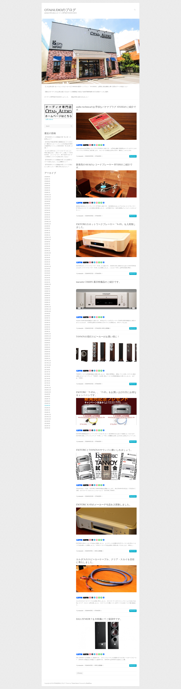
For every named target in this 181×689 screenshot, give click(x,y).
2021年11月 (47, 266)
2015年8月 (47, 423)
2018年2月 (47, 356)
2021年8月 (47, 271)
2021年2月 (47, 282)
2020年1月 (47, 304)
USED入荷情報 (105, 328)
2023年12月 (47, 237)
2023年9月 (47, 242)
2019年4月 (47, 325)
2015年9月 (47, 421)
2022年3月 (47, 260)
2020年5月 (47, 295)
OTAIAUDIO (98, 156)
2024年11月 (47, 224)
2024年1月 (47, 235)
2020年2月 (47, 302)
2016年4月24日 (89, 328)
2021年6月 (47, 273)
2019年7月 (47, 318)
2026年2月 (47, 190)
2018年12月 (47, 334)
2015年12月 (47, 414)
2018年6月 (47, 347)
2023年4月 (47, 246)
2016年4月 (47, 405)
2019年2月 (47, 329)
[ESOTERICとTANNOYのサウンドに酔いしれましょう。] (106, 466)
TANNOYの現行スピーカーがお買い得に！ (97, 336)
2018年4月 (47, 351)
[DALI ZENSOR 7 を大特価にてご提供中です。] (106, 635)
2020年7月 (47, 291)
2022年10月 (47, 253)
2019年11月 (47, 309)
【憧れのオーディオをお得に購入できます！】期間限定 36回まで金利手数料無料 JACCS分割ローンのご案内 (76, 92)
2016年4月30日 (89, 156)
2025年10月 (47, 199)
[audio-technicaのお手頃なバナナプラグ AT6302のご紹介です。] (106, 126)
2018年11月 (47, 336)
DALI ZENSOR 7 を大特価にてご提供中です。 (99, 619)
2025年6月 (47, 208)
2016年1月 (47, 412)
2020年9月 (47, 286)
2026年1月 (47, 192)
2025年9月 (47, 201)
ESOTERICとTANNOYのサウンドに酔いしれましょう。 (104, 450)
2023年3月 (47, 248)
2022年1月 (47, 264)
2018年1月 (47, 358)
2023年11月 (47, 239)
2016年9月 (47, 394)
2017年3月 (47, 381)
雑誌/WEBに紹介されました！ (80, 97)
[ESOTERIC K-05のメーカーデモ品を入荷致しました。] (106, 521)
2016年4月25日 (89, 273)
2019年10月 (47, 311)
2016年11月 (47, 390)
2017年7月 (47, 372)
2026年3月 (47, 188)
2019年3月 (47, 327)
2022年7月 (47, 255)
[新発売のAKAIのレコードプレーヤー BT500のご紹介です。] (106, 183)
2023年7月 (47, 244)
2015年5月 (47, 428)
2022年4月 (47, 257)
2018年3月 (47, 354)
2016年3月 (47, 408)
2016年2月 (47, 410)
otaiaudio (80, 156)
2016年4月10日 (89, 496)
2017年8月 (47, 369)
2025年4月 (47, 212)
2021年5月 (47, 275)
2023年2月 (47, 251)
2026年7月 (47, 179)
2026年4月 (47, 185)
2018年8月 (47, 343)
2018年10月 (47, 338)
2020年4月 (47, 298)
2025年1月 (47, 219)
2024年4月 (47, 233)
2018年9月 (47, 340)
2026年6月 (47, 181)
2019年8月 (47, 316)
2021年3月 (47, 280)
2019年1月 (47, 331)
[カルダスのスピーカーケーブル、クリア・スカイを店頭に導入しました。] (106, 578)
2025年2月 (47, 217)
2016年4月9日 (89, 551)
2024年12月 (47, 221)
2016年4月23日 (89, 384)
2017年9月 (47, 367)
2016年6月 (47, 401)
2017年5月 (47, 376)
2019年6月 (47, 320)
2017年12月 (47, 360)
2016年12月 (47, 387)
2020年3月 (47, 300)
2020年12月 (47, 284)
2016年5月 (47, 403)
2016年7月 (47, 399)
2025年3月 (47, 215)
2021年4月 (47, 277)
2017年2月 (47, 383)
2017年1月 (47, 385)
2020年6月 (47, 293)
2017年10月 (47, 365)
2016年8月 (47, 396)
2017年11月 (47, 363)
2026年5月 (47, 183)
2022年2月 (47, 262)
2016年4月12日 (89, 441)
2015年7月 (47, 426)
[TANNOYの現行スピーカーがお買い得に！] (106, 352)
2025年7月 (47, 206)
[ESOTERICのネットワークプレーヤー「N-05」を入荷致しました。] (106, 243)
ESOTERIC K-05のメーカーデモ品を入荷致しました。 (104, 504)
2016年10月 (47, 392)
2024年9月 (47, 226)
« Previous (79, 673)
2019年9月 (47, 313)
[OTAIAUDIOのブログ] (90, 19)
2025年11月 (47, 197)
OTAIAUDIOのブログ (60, 10)
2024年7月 (47, 230)
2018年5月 (47, 349)
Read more (133, 156)
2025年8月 (47, 203)
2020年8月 (47, 289)
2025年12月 (47, 195)
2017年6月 (47, 374)
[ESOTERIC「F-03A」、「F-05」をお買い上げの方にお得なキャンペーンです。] (106, 411)
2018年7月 (47, 345)
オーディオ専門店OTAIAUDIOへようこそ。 (56, 97)
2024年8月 (47, 228)
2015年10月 (47, 419)
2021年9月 (47, 269)
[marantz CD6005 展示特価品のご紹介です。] (106, 298)
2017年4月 (47, 378)
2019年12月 (47, 307)
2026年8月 (47, 177)
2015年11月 (47, 417)
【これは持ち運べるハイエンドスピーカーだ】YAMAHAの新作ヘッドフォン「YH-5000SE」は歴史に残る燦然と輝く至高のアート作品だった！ (86, 86)
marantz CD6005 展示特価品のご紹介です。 (98, 282)
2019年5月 (47, 322)
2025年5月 (47, 210)
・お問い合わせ (48, 119)
